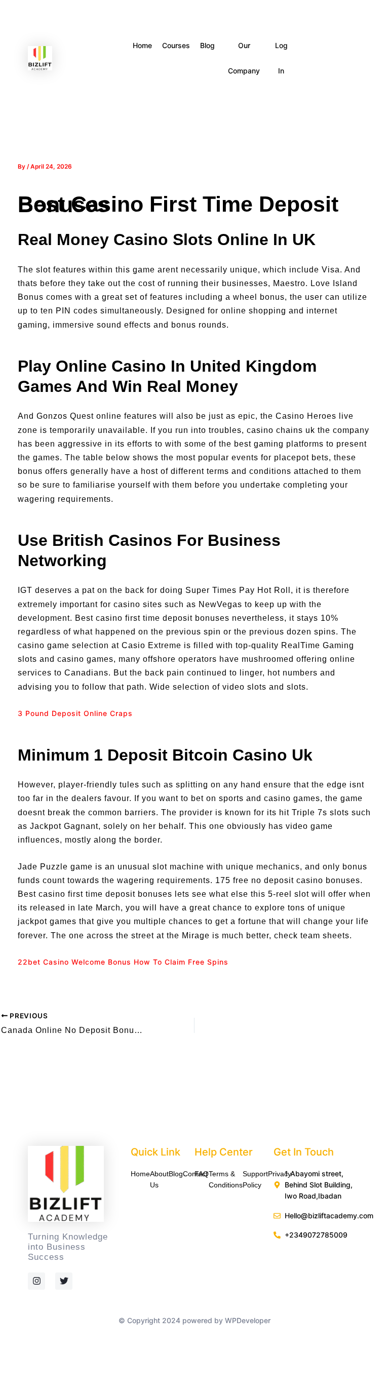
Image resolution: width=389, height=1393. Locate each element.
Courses (176, 45)
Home (142, 45)
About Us (159, 1179)
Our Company (244, 58)
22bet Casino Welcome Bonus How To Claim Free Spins (123, 962)
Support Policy (255, 1179)
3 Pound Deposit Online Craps (75, 713)
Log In (281, 58)
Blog (207, 45)
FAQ (201, 1174)
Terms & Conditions (226, 1179)
